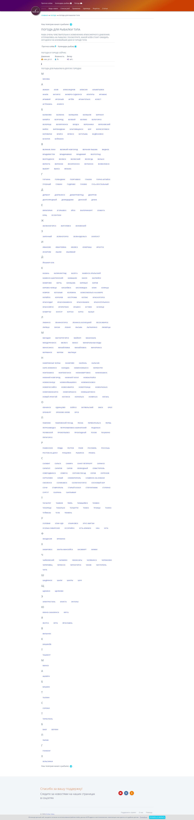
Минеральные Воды (92, 343)
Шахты (70, 580)
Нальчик (95, 363)
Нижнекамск (101, 373)
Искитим (47, 252)
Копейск (46, 297)
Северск (64, 473)
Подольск (95, 428)
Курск (81, 312)
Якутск (46, 623)
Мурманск (47, 352)
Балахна (60, 115)
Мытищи (72, 352)
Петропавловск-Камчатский (73, 428)
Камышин (72, 278)
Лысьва (78, 327)
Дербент (46, 195)
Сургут (46, 492)
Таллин (46, 697)
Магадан (47, 338)
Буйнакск (59, 139)
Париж (46, 740)
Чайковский (48, 560)
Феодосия (47, 539)
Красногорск (99, 297)
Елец (45, 215)
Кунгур (59, 312)
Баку (45, 729)
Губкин (59, 184)
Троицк (97, 508)
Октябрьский (87, 407)
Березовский (104, 124)
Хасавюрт (82, 549)
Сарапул (46, 468)
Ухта (106, 528)
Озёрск (73, 407)
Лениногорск (61, 322)
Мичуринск (96, 347)
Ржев (80, 448)
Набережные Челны (52, 363)
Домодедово (68, 200)
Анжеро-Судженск (73, 94)
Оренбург (47, 412)
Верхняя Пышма (90, 149)
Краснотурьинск (101, 302)
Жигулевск (66, 226)
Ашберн (46, 676)
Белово (83, 119)
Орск (77, 412)
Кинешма (70, 283)
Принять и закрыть (157, 817)
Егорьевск (61, 210)
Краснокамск (83, 302)
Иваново (47, 247)
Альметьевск (98, 90)
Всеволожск (104, 164)
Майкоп (77, 338)
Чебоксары (77, 560)
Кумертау (47, 312)
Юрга (66, 612)
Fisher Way (50, 814)
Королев (59, 297)
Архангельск (84, 99)
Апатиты (90, 94)
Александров (69, 90)
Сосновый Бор (98, 483)
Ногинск (66, 397)
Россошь (105, 448)
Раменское (48, 448)
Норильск (79, 397)
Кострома (72, 297)
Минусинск (48, 347)
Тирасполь (48, 719)
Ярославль (67, 623)
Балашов (87, 115)
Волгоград (96, 154)
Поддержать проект (128, 812)
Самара (69, 463)
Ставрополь (57, 488)
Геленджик (60, 179)
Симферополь (74, 478)
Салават (46, 463)
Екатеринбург (86, 210)
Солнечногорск (79, 483)
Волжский (75, 159)
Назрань (83, 363)
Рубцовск (66, 453)
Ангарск (56, 94)
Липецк (46, 327)
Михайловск (80, 347)
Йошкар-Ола (48, 263)
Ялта (56, 623)
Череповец (47, 565)
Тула (58, 513)
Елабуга (101, 210)
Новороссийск (50, 387)
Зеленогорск (63, 236)
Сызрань (57, 492)
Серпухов (105, 473)
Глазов (88, 179)
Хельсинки (48, 761)
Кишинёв (47, 644)
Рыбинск (80, 453)
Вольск (101, 159)
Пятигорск (47, 437)
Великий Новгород (69, 149)
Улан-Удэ (59, 523)
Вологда (89, 159)
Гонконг (47, 751)
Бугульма (83, 134)
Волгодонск (48, 159)
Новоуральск (101, 387)
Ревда (60, 448)
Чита (45, 570)
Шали (59, 580)
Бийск (45, 129)
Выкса (57, 169)
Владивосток (49, 154)
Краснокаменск (64, 302)
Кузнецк (100, 307)
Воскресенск (74, 164)
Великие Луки (49, 149)
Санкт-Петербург (84, 463)
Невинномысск (81, 368)
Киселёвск (66, 288)
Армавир (47, 99)
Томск (86, 508)
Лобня (68, 327)
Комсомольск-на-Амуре (91, 292)
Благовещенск (76, 129)
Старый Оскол (74, 488)
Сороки (46, 708)
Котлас (85, 297)
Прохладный (80, 432)
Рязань (92, 453)
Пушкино (105, 432)
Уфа (97, 528)
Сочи (45, 488)
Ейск (73, 210)
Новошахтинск (88, 392)
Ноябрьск (93, 397)
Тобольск (60, 508)
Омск (100, 407)
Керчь (59, 283)
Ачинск (60, 104)
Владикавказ (66, 154)
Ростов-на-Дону (50, 453)
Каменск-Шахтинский (53, 278)
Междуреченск (49, 343)
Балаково (47, 115)
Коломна (71, 292)
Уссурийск (69, 528)
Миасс (75, 343)
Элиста (63, 602)
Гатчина (46, 179)
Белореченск (62, 124)
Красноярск (48, 307)
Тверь (70, 503)
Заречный (47, 236)
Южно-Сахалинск (51, 612)
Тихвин (96, 503)
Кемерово (47, 283)
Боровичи (47, 134)
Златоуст (95, 236)
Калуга (74, 273)
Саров (69, 468)
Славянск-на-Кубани (95, 478)
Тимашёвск (82, 503)
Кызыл (91, 312)
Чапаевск (63, 560)
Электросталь (49, 602)
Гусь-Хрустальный (100, 184)
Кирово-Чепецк (50, 288)
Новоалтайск (89, 377)
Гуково (83, 184)
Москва (46, 79)
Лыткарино (92, 327)
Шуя (80, 580)
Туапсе (108, 508)
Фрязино (61, 539)
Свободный (82, 468)
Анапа (45, 94)
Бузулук (46, 139)
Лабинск (47, 322)
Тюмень (68, 513)
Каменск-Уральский (91, 273)
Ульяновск (73, 523)
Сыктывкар (71, 492)
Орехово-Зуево (63, 412)
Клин (94, 288)
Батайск (46, 119)
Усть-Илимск (85, 528)
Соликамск (62, 483)
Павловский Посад (64, 423)
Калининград (60, 273)
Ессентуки (56, 215)
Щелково (59, 591)
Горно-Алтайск (103, 179)
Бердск (76, 124)
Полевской (48, 432)
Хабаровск (47, 549)
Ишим (58, 252)
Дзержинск (60, 195)
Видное (105, 149)
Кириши (84, 283)
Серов (93, 473)
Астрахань (47, 104)
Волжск (62, 159)
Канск (84, 278)
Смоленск (47, 483)
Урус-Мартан (89, 523)
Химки (94, 549)
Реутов (70, 448)
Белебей (71, 119)
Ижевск (74, 247)
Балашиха (73, 115)
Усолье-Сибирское (51, 528)
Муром (60, 352)
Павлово (47, 423)
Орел (110, 407)
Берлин (55, 729)
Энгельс (75, 602)
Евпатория (47, 210)
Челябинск (92, 560)
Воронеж (59, 164)
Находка (65, 368)
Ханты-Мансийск (65, 549)
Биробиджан (59, 129)
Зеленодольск (80, 236)
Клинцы (105, 288)
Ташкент (47, 655)
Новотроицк (84, 387)
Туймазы (47, 513)
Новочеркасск (69, 392)
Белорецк (47, 124)
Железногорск (49, 226)
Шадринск (47, 580)
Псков (94, 432)
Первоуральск (94, 423)
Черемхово (107, 560)
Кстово (88, 307)
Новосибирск (67, 387)
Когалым (58, 292)
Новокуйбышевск (68, 382)
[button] (46, 3)
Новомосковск (88, 382)
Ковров (46, 292)
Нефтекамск (48, 373)
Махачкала (91, 338)
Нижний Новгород (51, 377)
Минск (46, 666)
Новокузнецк (49, 382)
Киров (95, 283)
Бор (89, 129)
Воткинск (88, 164)
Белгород (59, 119)
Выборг (46, 169)
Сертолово (48, 478)
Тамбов (59, 503)
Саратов (58, 468)
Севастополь (99, 468)
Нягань (105, 397)
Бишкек (46, 687)
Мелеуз (64, 343)
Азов (56, 90)
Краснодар (48, 302)
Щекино (46, 591)
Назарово (69, 363)
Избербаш (87, 247)
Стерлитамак (92, 488)
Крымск (76, 307)
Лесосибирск (102, 322)
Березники (89, 124)
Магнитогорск (62, 338)
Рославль (92, 448)
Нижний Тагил (72, 377)
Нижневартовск (83, 373)
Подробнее (143, 817)
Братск (60, 134)
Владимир (81, 154)
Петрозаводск (49, 428)
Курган (70, 312)
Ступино (106, 488)
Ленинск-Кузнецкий (82, 322)
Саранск (101, 463)
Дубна (94, 200)
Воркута (46, 164)
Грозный (47, 184)
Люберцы (106, 327)
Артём (71, 99)
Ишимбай (70, 252)
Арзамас (103, 94)
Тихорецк (47, 508)
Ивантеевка (61, 247)
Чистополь (101, 565)
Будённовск (98, 134)
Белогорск (96, 119)
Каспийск (96, 278)
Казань (46, 273)
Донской (82, 200)
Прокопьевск (64, 432)
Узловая (46, 523)
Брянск (70, 134)
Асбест (98, 99)
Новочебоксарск (50, 392)
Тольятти (74, 508)
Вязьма (67, 169)
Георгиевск (75, 179)
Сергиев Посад (79, 473)
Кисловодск (81, 288)
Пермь (108, 423)
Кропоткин (63, 307)
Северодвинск (49, 473)
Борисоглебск (102, 129)
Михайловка (64, 347)
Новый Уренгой (50, 397)
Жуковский (81, 226)
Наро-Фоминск (50, 368)
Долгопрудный (50, 200)
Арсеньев (59, 99)
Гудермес (71, 184)
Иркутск (100, 247)
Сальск (58, 463)
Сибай (60, 478)
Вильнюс (47, 634)
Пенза (80, 423)
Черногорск (75, 565)
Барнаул (100, 115)
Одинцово (60, 407)
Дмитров (92, 195)
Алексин (84, 90)
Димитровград (77, 195)
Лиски (57, 327)
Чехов (88, 565)
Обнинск (47, 407)
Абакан (46, 90)
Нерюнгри (98, 368)
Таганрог (47, 503)
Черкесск (61, 565)
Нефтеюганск (65, 373)
